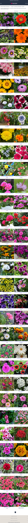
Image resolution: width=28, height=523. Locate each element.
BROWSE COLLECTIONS (14, 518)
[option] (14, 0)
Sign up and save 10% (14, 520)
